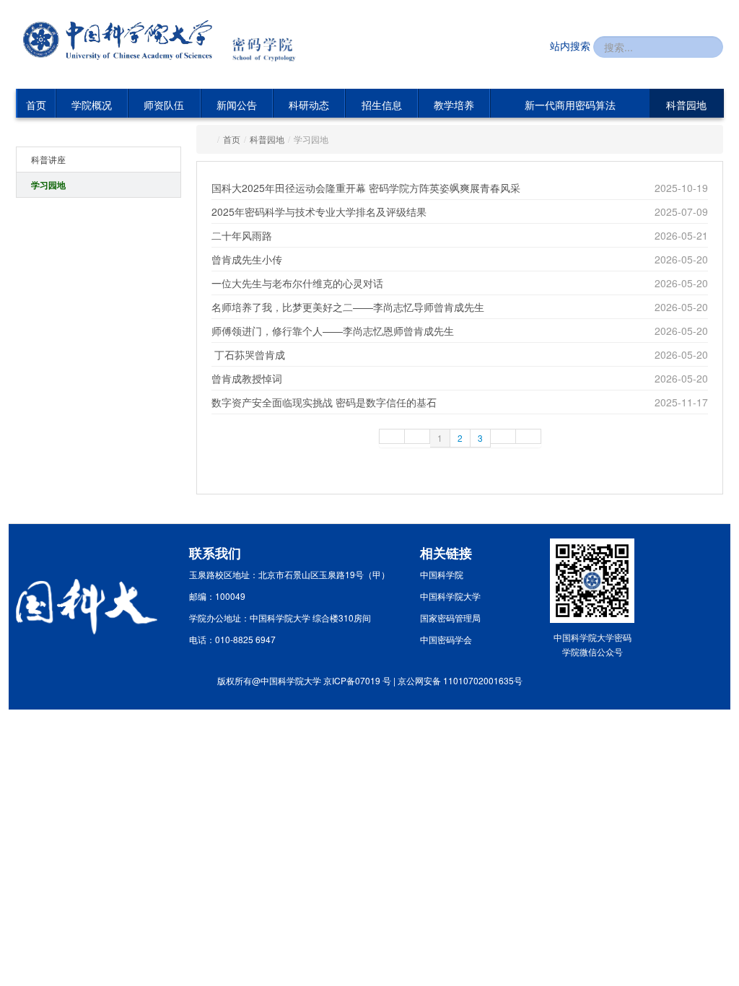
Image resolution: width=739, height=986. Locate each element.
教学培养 (454, 104)
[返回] (117, 40)
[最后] (528, 436)
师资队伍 (164, 104)
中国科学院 (441, 574)
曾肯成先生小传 (246, 259)
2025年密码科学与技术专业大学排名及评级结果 (319, 211)
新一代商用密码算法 (570, 104)
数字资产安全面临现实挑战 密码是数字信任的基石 (324, 402)
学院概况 (91, 104)
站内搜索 (570, 45)
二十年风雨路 (241, 235)
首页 (36, 104)
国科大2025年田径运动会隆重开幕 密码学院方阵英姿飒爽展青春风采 (365, 187)
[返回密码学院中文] (271, 41)
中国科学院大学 (450, 596)
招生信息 (382, 104)
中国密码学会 (446, 639)
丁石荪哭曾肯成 (248, 354)
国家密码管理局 (450, 617)
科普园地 (686, 104)
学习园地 (48, 184)
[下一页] (503, 436)
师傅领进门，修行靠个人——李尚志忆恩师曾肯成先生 (332, 330)
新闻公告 (237, 104)
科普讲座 (48, 159)
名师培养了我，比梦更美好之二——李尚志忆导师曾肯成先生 (347, 307)
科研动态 (309, 104)
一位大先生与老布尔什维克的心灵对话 (297, 283)
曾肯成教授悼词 (246, 378)
